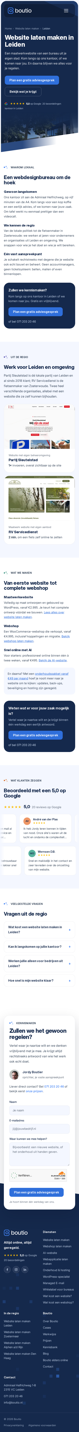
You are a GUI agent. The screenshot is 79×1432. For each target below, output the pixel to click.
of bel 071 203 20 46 (22, 321)
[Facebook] (7, 1269)
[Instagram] (16, 1269)
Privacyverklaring (14, 1425)
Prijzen (47, 1340)
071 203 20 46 (54, 1086)
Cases (47, 1327)
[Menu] (66, 10)
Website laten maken (27, 28)
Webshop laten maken (57, 1246)
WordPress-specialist (56, 1276)
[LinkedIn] (24, 1269)
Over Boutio (50, 1321)
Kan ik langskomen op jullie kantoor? (34, 946)
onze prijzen (34, 1091)
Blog (46, 1353)
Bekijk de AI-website (53, 660)
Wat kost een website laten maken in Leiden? (35, 929)
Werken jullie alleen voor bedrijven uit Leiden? (35, 963)
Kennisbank (50, 1347)
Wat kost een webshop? (58, 1302)
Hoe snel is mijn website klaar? (30, 980)
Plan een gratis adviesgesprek (31, 80)
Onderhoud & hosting (56, 1270)
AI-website (50, 1252)
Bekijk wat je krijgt (23, 91)
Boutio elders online (55, 1360)
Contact (48, 1366)
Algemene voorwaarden (42, 1425)
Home (8, 28)
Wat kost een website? (57, 1296)
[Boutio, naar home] (19, 11)
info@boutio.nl (13, 1402)
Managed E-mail (53, 1283)
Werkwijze (49, 1334)
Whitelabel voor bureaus (58, 1289)
